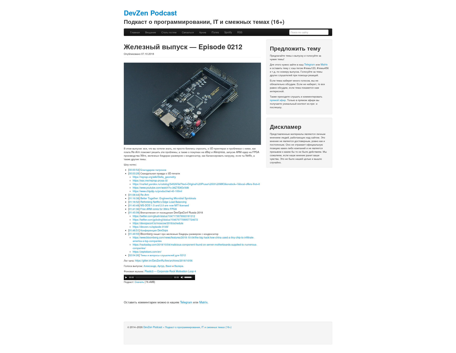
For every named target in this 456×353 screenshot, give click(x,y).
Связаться (188, 32)
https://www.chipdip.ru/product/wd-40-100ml (157, 191)
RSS (239, 32)
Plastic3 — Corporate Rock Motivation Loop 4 (170, 271)
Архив (202, 32)
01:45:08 (134, 212)
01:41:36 (134, 209)
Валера (178, 266)
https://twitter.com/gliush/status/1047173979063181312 (164, 216)
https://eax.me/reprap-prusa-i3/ (150, 180)
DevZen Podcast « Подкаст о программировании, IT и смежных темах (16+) (187, 327)
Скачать (139, 282)
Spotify (228, 32)
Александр (150, 266)
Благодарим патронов (153, 170)
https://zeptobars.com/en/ (147, 251)
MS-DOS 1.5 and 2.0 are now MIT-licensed (164, 205)
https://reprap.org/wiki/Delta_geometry (154, 177)
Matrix (203, 302)
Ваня (169, 266)
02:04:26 (134, 255)
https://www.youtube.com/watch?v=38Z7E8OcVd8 (161, 187)
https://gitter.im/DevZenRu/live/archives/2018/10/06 (164, 260)
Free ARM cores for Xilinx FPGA (158, 209)
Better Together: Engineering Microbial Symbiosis (168, 198)
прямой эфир (278, 100)
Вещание (150, 32)
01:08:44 (134, 194)
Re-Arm (144, 194)
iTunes (215, 32)
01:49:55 (134, 234)
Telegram (186, 302)
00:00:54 (134, 170)
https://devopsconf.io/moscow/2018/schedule (158, 223)
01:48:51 (134, 230)
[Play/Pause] (126, 277)
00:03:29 (134, 173)
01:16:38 (134, 198)
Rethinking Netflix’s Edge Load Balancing (163, 202)
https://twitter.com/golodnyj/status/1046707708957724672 (165, 219)
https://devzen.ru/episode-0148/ (151, 226)
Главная (135, 32)
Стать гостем (169, 32)
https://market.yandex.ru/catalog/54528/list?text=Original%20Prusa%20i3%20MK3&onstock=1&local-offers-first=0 (196, 184)
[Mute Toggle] (182, 277)
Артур (160, 266)
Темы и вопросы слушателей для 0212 (163, 255)
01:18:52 (134, 202)
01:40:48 (134, 205)
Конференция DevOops (154, 230)
